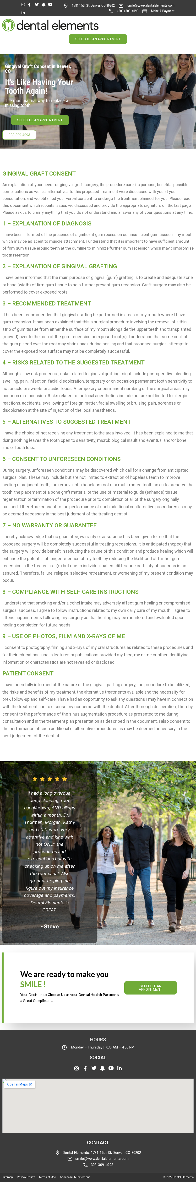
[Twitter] (37, 4)
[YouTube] (51, 4)
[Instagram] (24, 4)
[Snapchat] (44, 4)
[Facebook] (30, 4)
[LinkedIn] (24, 12)
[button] (189, 25)
